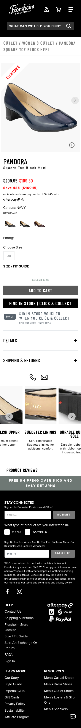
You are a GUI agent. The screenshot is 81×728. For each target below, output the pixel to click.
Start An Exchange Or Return (21, 645)
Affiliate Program (17, 717)
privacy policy (63, 582)
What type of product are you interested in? (36, 525)
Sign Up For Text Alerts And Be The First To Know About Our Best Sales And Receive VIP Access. (39, 544)
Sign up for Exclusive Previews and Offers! (28, 507)
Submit (64, 514)
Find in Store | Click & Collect (40, 303)
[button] (75, 100)
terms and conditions (38, 582)
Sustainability (15, 710)
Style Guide (13, 684)
